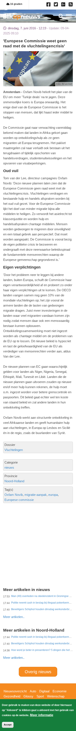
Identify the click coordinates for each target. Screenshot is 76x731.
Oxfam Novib (13, 494)
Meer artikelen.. (13, 617)
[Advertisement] (38, 530)
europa (53, 494)
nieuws (9, 467)
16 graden (16, 4)
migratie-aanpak (35, 494)
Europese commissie (19, 500)
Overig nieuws (38, 671)
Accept (8, 724)
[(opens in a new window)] (49, 5)
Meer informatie (41, 715)
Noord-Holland (14, 481)
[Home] (21, 16)
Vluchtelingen (13, 450)
